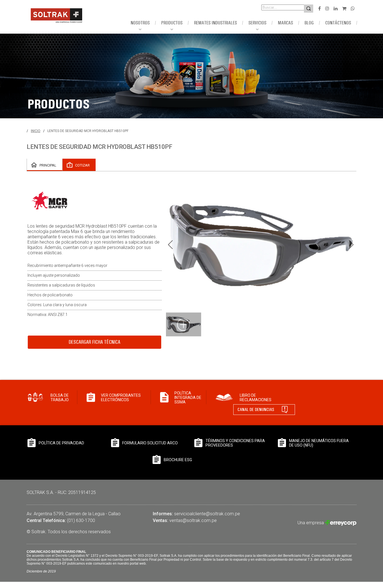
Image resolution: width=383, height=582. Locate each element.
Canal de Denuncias (255, 409)
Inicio (35, 131)
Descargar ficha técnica (94, 342)
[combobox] (275, 7)
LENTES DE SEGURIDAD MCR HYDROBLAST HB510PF (87, 131)
